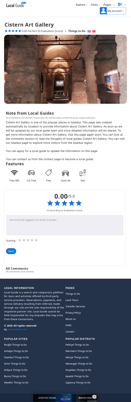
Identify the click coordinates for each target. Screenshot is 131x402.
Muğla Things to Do (15, 344)
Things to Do (76, 31)
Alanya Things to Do (77, 357)
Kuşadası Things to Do (78, 370)
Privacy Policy (73, 312)
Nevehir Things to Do (16, 382)
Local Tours (72, 300)
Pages (108, 4)
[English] (89, 31)
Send (11, 251)
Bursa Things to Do (15, 376)
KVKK (68, 325)
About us (71, 319)
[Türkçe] (94, 31)
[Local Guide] (15, 5)
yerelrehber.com (17, 329)
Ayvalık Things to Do (77, 376)
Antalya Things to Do (16, 351)
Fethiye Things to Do (77, 344)
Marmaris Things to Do (79, 351)
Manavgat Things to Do (79, 363)
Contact (70, 331)
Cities (94, 4)
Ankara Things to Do (15, 370)
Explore (80, 4)
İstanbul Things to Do (16, 357)
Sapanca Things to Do (78, 382)
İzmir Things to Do (14, 363)
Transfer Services (75, 306)
